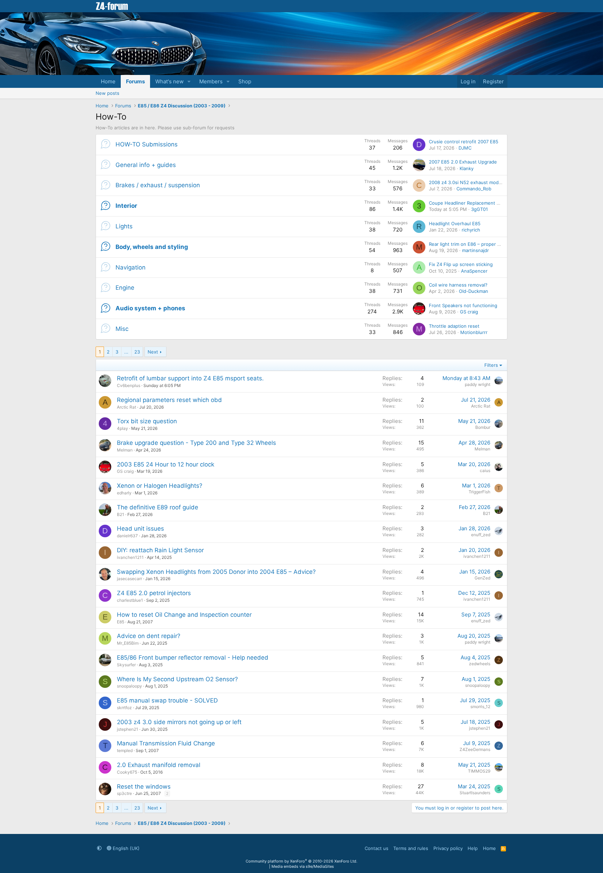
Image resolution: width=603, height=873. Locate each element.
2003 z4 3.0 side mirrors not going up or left (179, 722)
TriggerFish (479, 491)
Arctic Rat (126, 407)
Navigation (131, 267)
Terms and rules (410, 848)
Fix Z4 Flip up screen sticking (461, 264)
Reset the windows (144, 786)
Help (473, 848)
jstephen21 (127, 729)
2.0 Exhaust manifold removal (158, 764)
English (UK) (125, 848)
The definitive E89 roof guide (157, 507)
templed (125, 750)
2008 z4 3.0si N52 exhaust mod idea (469, 182)
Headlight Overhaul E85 (455, 223)
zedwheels (479, 663)
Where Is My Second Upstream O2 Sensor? (177, 679)
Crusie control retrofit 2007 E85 (463, 141)
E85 (120, 621)
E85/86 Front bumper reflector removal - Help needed (192, 657)
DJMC (465, 148)
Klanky (467, 168)
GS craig (469, 311)
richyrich (471, 230)
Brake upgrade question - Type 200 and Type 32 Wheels (196, 442)
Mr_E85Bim (128, 643)
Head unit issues (140, 528)
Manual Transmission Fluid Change (166, 743)
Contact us (376, 848)
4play (122, 428)
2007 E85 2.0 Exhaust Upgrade (463, 162)
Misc (122, 328)
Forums (135, 81)
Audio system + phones (150, 308)
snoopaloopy (129, 686)
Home (108, 81)
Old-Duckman (473, 291)
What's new (169, 81)
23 (137, 352)
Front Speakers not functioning (463, 305)
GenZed (482, 577)
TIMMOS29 (479, 771)
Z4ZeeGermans (475, 749)
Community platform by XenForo (301, 861)
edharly (124, 492)
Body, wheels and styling (152, 246)
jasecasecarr (129, 578)
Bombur (482, 427)
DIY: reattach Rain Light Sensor (160, 550)
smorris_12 (480, 706)
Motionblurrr (473, 332)
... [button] (126, 352)
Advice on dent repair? (148, 635)
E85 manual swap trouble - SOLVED (167, 700)
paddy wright (477, 384)
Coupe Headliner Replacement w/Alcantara (475, 203)
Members (211, 81)
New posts (107, 93)
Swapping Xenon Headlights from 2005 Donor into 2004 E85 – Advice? (216, 571)
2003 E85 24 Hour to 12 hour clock (165, 464)
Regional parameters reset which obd (169, 399)
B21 (120, 514)
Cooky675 (127, 772)
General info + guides (146, 164)
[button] (189, 81)
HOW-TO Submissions (147, 144)
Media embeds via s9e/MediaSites (302, 866)
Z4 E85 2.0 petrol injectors (154, 593)
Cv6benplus (128, 385)
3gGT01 (479, 209)
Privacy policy (448, 848)
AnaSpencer (474, 271)
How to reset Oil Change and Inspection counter (184, 614)
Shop (244, 81)
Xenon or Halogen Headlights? (159, 485)
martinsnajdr (475, 250)
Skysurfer (126, 664)
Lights (124, 226)
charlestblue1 (130, 600)
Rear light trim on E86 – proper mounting (473, 244)
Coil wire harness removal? (458, 285)
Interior (126, 205)
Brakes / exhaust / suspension (158, 185)
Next (153, 352)
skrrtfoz (124, 707)
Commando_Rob (473, 188)
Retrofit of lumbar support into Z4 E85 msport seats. (190, 378)
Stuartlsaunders (475, 792)
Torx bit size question (147, 421)
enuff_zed (480, 534)
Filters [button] (491, 365)
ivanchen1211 (130, 557)
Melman (125, 450)
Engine (125, 287)
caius (485, 470)
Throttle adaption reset (454, 326)
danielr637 (127, 535)
